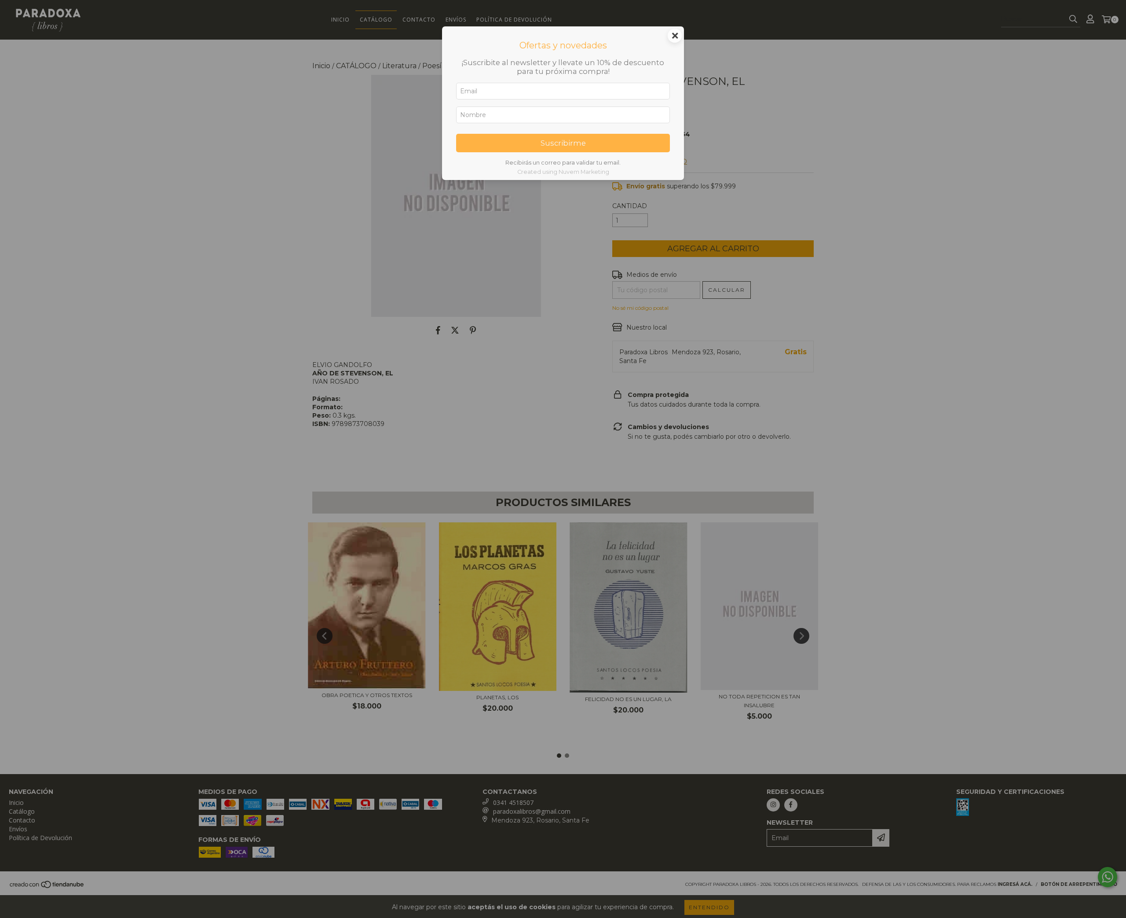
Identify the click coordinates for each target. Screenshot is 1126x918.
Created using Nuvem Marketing (563, 172)
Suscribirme (563, 143)
